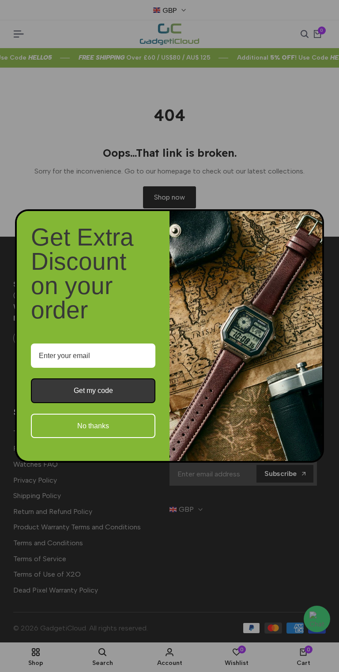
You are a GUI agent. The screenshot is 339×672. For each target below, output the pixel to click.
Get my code (93, 390)
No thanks (93, 426)
